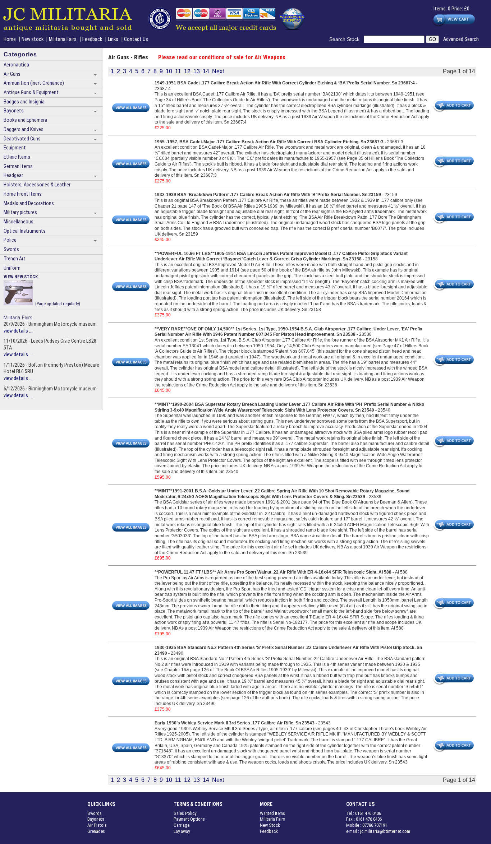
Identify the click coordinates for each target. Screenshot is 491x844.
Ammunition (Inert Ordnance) (34, 83)
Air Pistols (97, 825)
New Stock (270, 825)
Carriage (181, 825)
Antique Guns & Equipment (31, 92)
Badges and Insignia (24, 102)
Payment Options (189, 819)
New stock (33, 39)
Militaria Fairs (63, 39)
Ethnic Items (17, 157)
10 (169, 71)
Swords (11, 249)
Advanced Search (461, 39)
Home (10, 39)
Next (218, 71)
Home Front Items (23, 194)
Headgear (13, 175)
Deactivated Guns (22, 139)
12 (187, 71)
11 (178, 71)
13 (196, 71)
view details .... (18, 331)
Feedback (92, 39)
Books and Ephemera (25, 120)
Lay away (182, 831)
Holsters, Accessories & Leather (37, 185)
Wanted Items (272, 813)
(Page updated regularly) (42, 290)
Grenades (96, 831)
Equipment (15, 148)
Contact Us (136, 39)
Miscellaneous (18, 222)
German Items (18, 166)
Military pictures (20, 212)
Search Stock (346, 39)
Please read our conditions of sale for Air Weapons (221, 57)
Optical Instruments (25, 231)
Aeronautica (16, 65)
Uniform (12, 268)
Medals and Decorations (29, 203)
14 (206, 71)
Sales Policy (185, 813)
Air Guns (12, 74)
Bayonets (14, 111)
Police (10, 240)
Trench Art (15, 259)
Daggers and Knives (23, 129)
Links (113, 39)
